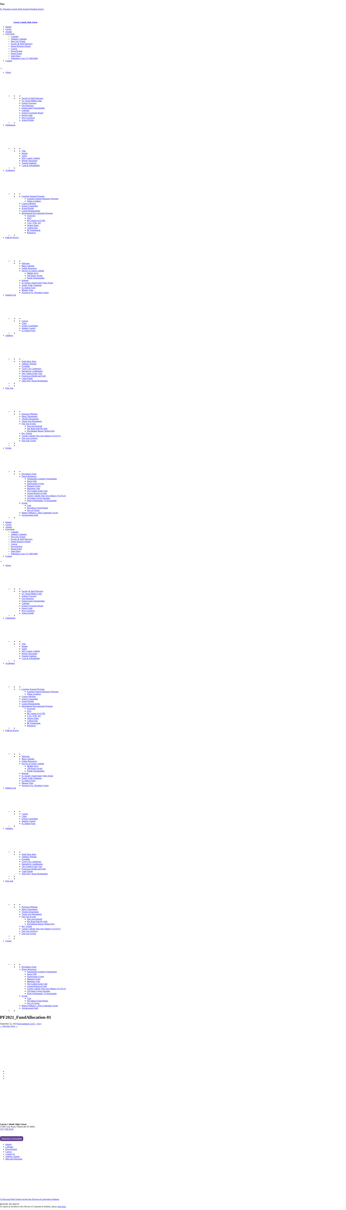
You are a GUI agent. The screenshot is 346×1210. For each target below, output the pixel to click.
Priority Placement (29, 160)
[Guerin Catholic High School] (6, 22)
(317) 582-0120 (6, 1129)
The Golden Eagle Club (32, 373)
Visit (24, 151)
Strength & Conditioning (32, 371)
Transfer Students (29, 163)
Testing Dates (33, 225)
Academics (10, 170)
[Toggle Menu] (1, 68)
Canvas (14, 48)
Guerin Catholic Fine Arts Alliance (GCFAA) (41, 436)
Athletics (9, 335)
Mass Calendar (28, 266)
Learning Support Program (33, 196)
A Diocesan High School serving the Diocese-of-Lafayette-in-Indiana (29, 1199)
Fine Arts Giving (29, 441)
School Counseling (30, 206)
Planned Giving (33, 486)
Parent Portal (16, 53)
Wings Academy (34, 201)
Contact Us (10, 1154)
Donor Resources (29, 476)
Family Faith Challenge (32, 285)
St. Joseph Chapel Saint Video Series (37, 283)
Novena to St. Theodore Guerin (35, 292)
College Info (32, 228)
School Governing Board (32, 113)
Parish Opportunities (35, 278)
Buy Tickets (27, 433)
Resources (31, 233)
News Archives (28, 118)
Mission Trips (27, 290)
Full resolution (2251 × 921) (29, 1024)
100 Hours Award (34, 275)
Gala (29, 505)
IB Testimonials (33, 230)
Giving (8, 29)
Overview (31, 216)
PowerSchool (16, 51)
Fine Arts (9, 388)
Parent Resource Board (21, 46)
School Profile (28, 120)
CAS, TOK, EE (34, 223)
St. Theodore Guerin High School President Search (22, 9)
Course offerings (29, 203)
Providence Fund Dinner (37, 508)
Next (14, 1026)
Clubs (24, 323)
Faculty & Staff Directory (22, 44)
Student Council (28, 328)
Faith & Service (12, 237)
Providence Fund (29, 474)
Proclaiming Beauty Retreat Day (41, 431)
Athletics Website (29, 364)
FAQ (29, 218)
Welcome (26, 263)
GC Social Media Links (32, 101)
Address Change (12, 1156)
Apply (24, 156)
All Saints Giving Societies (38, 498)
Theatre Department (30, 419)
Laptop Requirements (31, 211)
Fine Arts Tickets (18, 41)
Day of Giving (33, 510)
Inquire (8, 27)
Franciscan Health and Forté (34, 376)
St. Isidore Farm (28, 288)
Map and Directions (13, 1159)
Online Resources (29, 268)
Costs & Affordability (31, 165)
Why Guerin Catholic (31, 158)
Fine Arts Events (29, 424)
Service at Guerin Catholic (33, 271)
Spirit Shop (15, 56)
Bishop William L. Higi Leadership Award (40, 513)
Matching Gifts (33, 488)
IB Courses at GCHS (36, 220)
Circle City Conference (31, 368)
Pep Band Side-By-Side (37, 428)
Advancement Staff (30, 515)
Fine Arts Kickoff (34, 426)
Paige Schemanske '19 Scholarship (42, 500)
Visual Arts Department (32, 421)
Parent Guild (27, 115)
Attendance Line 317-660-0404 (24, 58)
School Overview (29, 103)
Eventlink (26, 366)
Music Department (29, 416)
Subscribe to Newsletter (11, 1138)
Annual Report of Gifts (37, 493)
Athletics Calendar (19, 39)
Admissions (10, 125)
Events (24, 503)
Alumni (8, 31)
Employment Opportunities (33, 108)
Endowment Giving (35, 483)
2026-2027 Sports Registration (35, 381)
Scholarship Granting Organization (42, 479)
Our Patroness (28, 105)
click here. (61, 1206)
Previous (5, 1026)
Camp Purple (27, 378)
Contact (8, 61)
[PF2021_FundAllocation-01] (49, 1067)
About (8, 72)
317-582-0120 (6, 65)
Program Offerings (30, 414)
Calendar (15, 36)
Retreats (25, 280)
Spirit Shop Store (29, 361)
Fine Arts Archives (30, 438)
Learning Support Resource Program (42, 199)
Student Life (10, 295)
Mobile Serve (33, 273)
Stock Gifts (32, 481)
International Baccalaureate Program (37, 213)
